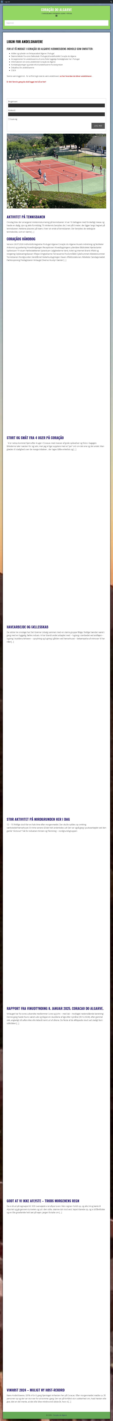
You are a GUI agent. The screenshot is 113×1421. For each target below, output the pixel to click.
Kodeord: (11, 110)
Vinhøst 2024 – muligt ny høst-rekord (36, 1389)
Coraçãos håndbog (21, 238)
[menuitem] (2, 2)
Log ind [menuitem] (7, 2)
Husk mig (13, 119)
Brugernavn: (13, 101)
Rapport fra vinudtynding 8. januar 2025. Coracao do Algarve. (55, 1008)
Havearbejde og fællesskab (27, 626)
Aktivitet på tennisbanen (26, 216)
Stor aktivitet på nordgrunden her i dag (38, 819)
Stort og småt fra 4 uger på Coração (35, 437)
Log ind (98, 126)
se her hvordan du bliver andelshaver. (76, 76)
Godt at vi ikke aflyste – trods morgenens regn (43, 1200)
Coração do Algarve (56, 9)
